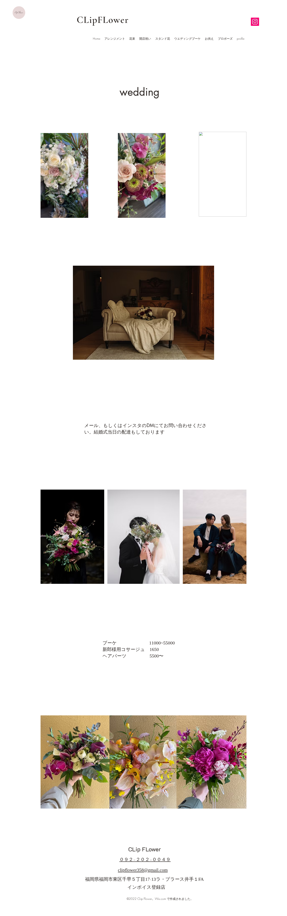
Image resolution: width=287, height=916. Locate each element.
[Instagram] (255, 22)
